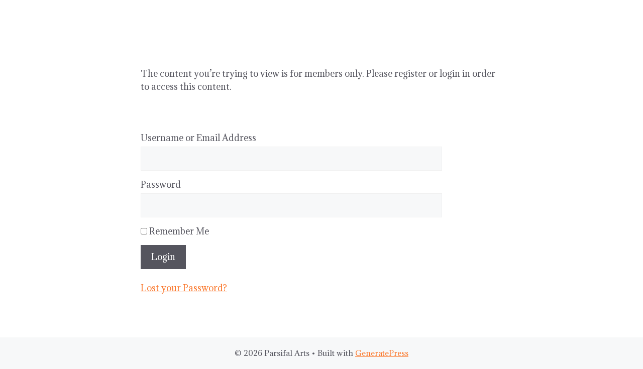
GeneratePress (381, 353)
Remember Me (178, 231)
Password (161, 184)
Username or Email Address (198, 138)
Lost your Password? (184, 288)
